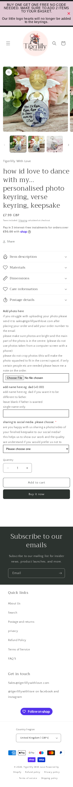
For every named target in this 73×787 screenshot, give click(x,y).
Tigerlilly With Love (34, 767)
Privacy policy (52, 772)
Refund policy (32, 772)
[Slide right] (68, 144)
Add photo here (13, 311)
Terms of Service (19, 649)
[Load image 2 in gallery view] (36, 144)
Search (12, 612)
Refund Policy (17, 640)
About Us (14, 603)
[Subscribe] (60, 573)
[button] (8, 43)
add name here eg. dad (23, 387)
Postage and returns (21, 622)
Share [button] (11, 241)
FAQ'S (12, 658)
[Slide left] (4, 144)
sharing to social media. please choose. (28, 422)
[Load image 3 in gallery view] (55, 144)
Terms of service (28, 778)
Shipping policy (49, 778)
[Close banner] (69, 13)
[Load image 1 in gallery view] (18, 144)
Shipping (22, 220)
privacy (13, 631)
